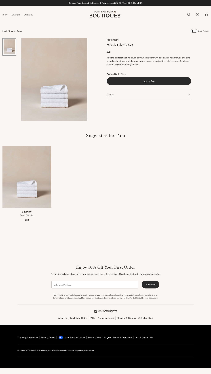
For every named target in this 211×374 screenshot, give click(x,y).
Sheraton (12, 31)
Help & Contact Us (144, 337)
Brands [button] (16, 14)
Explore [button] (28, 14)
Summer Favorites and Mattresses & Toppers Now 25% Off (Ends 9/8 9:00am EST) (105, 3)
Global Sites (146, 318)
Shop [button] (5, 14)
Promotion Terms (105, 318)
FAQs (92, 318)
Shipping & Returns (126, 318)
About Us (62, 318)
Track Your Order (78, 318)
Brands (4, 31)
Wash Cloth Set (26, 215)
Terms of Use (94, 337)
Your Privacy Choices (74, 337)
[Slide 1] (9, 47)
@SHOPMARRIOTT (107, 311)
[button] (206, 14)
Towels (19, 31)
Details (110, 94)
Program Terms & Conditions (118, 337)
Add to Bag (148, 81)
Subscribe (150, 284)
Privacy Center (48, 337)
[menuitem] (7, 15)
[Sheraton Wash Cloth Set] (26, 177)
